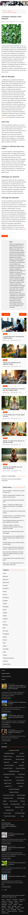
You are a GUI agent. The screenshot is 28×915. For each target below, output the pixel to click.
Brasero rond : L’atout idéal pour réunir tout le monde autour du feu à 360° (13, 563)
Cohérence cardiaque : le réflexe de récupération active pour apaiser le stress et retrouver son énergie (13, 527)
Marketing (5, 624)
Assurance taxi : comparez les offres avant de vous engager (13, 532)
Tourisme (5, 655)
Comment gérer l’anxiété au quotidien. (17, 876)
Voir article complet (6, 697)
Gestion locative (7, 783)
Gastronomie (6, 597)
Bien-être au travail (8, 756)
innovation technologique (14, 789)
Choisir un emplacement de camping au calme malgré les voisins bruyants (13, 496)
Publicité (5, 640)
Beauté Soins (6, 582)
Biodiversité (6, 762)
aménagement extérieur (14, 750)
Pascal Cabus (7, 340)
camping (15, 762)
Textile (4, 652)
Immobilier (5, 600)
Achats (4, 573)
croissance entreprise (9, 765)
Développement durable (14, 771)
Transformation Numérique (9, 816)
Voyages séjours (7, 664)
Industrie (5, 603)
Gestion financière (20, 780)
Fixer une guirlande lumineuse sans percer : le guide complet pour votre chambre (13, 521)
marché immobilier (21, 795)
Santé (4, 643)
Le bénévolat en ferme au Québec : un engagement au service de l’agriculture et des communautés (17, 687)
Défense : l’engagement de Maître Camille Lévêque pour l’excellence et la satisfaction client (13, 506)
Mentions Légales (6, 673)
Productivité (5, 804)
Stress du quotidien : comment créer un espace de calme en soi (13, 491)
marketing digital (20, 798)
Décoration (21, 765)
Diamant (5, 236)
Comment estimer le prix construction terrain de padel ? (14, 559)
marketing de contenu (8, 798)
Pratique (22, 21)
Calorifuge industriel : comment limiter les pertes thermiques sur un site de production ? (14, 516)
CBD (23, 762)
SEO (22, 274)
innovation (21, 786)
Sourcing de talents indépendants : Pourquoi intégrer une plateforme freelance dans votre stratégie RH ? (13, 553)
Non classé (5, 630)
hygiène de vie (8, 786)
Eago (4, 21)
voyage (22, 816)
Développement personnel (9, 774)
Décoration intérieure (20, 768)
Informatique (6, 606)
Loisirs (4, 621)
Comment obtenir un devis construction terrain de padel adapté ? (13, 543)
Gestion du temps (8, 780)
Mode (4, 627)
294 (5, 743)
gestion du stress (19, 777)
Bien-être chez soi (20, 756)
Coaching (5, 585)
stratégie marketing (9, 810)
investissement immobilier (8, 795)
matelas (4, 801)
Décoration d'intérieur (7, 768)
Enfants (4, 591)
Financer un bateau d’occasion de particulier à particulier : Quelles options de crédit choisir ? (13, 548)
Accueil (3, 670)
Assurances (5, 579)
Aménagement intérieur (9, 753)
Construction (6, 588)
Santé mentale (7, 807)
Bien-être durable (7, 759)
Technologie (6, 649)
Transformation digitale (20, 813)
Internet (4, 609)
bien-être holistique (20, 759)
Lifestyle (5, 615)
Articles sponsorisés (6, 676)
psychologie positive (15, 804)
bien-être (22, 753)
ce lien (24, 229)
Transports (5, 661)
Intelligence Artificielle (14, 792)
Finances (5, 594)
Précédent (6, 314)
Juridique (5, 612)
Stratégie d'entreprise (19, 807)
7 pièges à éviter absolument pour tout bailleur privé (13, 501)
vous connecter (10, 479)
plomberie (23, 801)
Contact (3, 679)
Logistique (5, 618)
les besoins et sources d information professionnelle (12, 3)
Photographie (6, 633)
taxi (22, 810)
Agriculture (5, 576)
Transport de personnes (8, 658)
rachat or (4, 117)
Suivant (22, 314)
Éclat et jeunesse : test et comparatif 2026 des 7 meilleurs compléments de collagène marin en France (14, 538)
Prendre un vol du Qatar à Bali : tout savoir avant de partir (14, 512)
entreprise (7, 777)
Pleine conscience (14, 801)
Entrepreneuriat (21, 774)
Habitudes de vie (20, 783)
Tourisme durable (7, 813)
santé (24, 804)
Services (5, 646)
